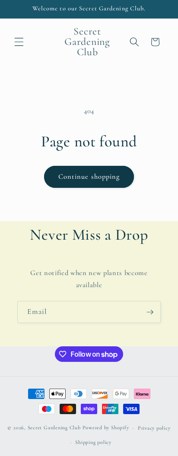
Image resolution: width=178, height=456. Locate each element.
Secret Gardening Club (54, 428)
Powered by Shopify (106, 428)
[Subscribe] (150, 312)
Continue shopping (89, 176)
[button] (19, 42)
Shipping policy (93, 442)
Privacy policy (154, 428)
